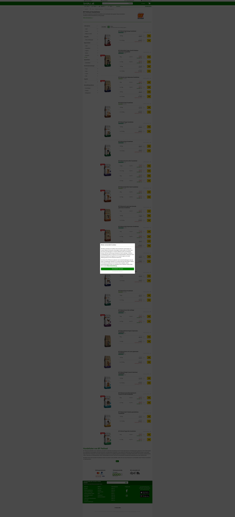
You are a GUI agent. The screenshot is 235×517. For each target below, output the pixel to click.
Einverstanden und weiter (117, 268)
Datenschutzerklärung (112, 265)
